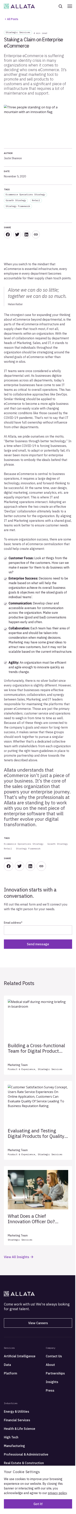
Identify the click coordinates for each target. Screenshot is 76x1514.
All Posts (12, 19)
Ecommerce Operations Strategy (25, 194)
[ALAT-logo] (19, 6)
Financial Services (17, 1420)
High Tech (11, 1437)
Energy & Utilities (16, 1411)
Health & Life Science (19, 1429)
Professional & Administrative (26, 1454)
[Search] (62, 6)
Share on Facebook (8, 234)
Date (7, 171)
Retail (36, 200)
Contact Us (54, 1356)
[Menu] (69, 6)
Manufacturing (14, 1446)
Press (50, 1390)
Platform (10, 1373)
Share (36, 234)
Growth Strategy (16, 200)
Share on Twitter (17, 234)
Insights (52, 1382)
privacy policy (57, 1493)
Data (7, 1365)
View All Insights (16, 1257)
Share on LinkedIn (26, 234)
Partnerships (55, 1373)
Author (8, 153)
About (50, 1365)
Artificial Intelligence (19, 1356)
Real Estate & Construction (24, 1463)
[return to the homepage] (19, 1293)
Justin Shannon (13, 158)
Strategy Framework (18, 206)
